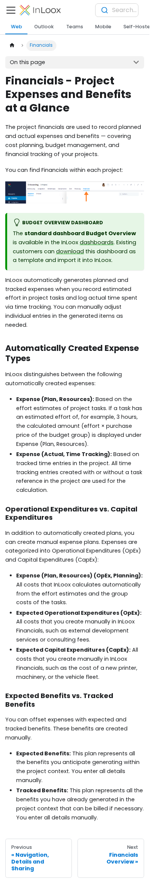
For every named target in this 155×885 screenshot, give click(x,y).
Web (16, 26)
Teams (74, 26)
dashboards (97, 242)
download (70, 251)
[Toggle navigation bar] (11, 10)
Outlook (44, 26)
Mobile (103, 26)
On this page (27, 62)
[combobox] (116, 10)
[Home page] (11, 45)
